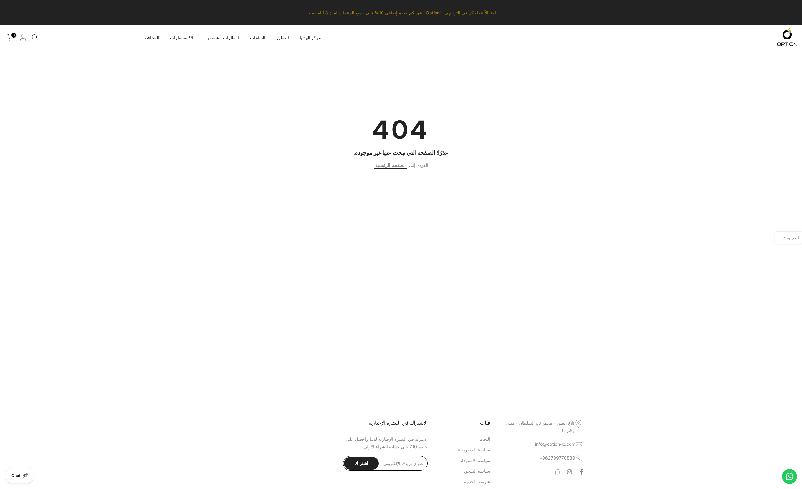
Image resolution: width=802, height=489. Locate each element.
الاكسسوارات (182, 37)
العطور (282, 37)
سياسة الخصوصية (474, 449)
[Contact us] (789, 476)
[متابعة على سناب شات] (557, 472)
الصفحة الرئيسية (390, 165)
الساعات (257, 37)
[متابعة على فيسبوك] (581, 472)
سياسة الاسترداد (475, 460)
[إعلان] (401, 13)
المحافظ (151, 37)
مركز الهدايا (310, 37)
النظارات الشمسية (222, 37)
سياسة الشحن (477, 471)
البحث (484, 439)
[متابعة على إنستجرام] (569, 472)
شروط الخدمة (477, 481)
